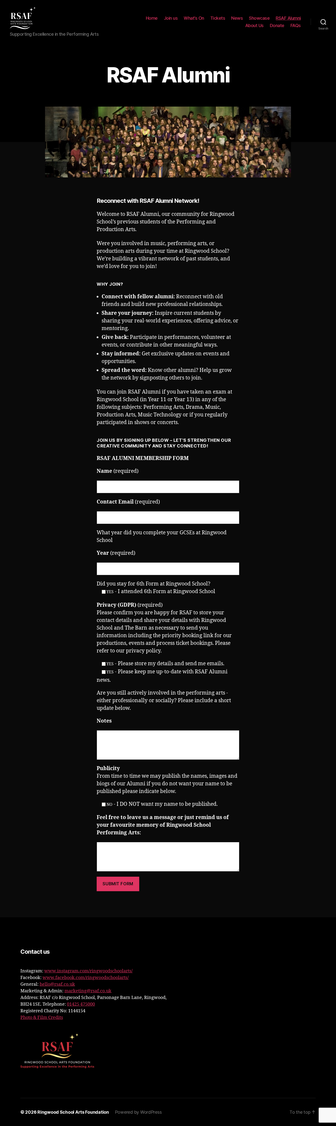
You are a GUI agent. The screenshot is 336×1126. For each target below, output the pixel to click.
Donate (277, 25)
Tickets (217, 18)
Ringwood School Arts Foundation (73, 1112)
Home (152, 18)
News (237, 18)
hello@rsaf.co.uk (57, 984)
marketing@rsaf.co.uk (87, 991)
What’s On (194, 18)
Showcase (259, 18)
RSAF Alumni (288, 18)
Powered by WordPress (138, 1112)
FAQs (295, 25)
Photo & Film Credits (41, 1017)
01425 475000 (81, 1004)
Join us (171, 18)
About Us (254, 25)
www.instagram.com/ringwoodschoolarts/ (88, 971)
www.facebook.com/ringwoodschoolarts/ (86, 978)
